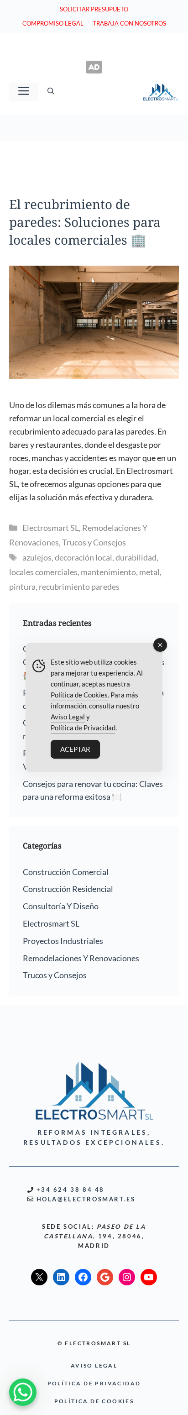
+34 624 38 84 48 (71, 1189)
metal (149, 572)
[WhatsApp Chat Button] (23, 1392)
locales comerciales (43, 572)
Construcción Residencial (68, 889)
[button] (50, 92)
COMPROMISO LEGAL (53, 23)
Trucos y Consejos (94, 542)
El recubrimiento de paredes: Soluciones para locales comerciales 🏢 (85, 221)
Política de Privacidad (83, 727)
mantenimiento (108, 572)
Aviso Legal (68, 717)
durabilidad (136, 557)
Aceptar (75, 749)
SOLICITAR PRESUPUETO (94, 9)
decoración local (83, 557)
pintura (22, 587)
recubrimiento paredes (79, 587)
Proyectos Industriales (63, 941)
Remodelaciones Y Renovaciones (81, 958)
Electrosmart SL (50, 528)
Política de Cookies (79, 695)
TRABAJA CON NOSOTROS (129, 23)
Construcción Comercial (66, 872)
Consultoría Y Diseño (61, 906)
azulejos (37, 557)
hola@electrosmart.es (86, 1199)
